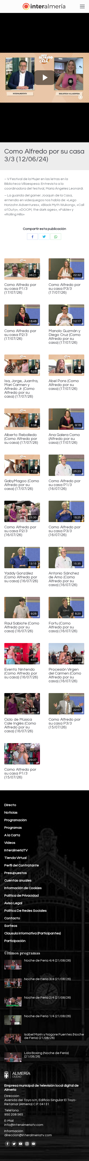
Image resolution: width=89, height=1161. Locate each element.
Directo (10, 805)
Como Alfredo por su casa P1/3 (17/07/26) (20, 289)
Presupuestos (15, 873)
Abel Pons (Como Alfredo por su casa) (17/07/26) (64, 385)
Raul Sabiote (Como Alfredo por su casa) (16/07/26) (22, 627)
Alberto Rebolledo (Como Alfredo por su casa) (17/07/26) (21, 439)
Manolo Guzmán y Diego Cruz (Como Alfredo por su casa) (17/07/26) (65, 337)
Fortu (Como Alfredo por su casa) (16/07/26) (63, 627)
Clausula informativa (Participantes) (32, 933)
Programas (13, 827)
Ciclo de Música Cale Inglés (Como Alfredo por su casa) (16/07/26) (20, 725)
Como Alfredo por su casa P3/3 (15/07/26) (65, 723)
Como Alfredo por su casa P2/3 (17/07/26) (20, 335)
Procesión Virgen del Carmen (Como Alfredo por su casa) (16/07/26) (65, 675)
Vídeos (9, 842)
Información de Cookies (23, 888)
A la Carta (12, 835)
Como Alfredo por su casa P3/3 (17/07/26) (65, 289)
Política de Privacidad (21, 895)
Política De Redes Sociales (25, 910)
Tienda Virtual (15, 858)
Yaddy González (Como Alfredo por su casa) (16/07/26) (21, 577)
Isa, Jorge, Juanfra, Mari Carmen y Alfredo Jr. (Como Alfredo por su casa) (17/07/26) (21, 389)
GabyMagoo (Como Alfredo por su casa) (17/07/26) (21, 485)
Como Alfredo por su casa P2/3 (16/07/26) (20, 531)
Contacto (12, 918)
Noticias (10, 812)
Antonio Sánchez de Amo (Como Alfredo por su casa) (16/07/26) (64, 579)
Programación (15, 820)
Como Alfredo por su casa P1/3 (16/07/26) (65, 485)
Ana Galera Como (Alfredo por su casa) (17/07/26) (64, 439)
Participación (14, 941)
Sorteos (10, 925)
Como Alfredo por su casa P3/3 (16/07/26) (65, 531)
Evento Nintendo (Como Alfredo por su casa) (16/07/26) (21, 673)
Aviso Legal (13, 903)
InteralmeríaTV (16, 850)
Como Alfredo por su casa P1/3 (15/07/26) (20, 773)
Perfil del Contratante (21, 865)
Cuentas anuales (18, 880)
